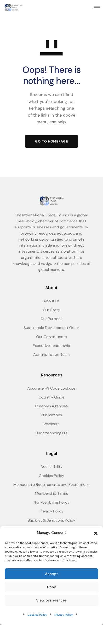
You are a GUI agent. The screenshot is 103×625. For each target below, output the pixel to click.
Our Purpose (51, 318)
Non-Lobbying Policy (51, 502)
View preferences (51, 600)
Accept (51, 573)
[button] (95, 532)
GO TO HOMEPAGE (51, 141)
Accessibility (51, 466)
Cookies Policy (37, 615)
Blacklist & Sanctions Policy (51, 520)
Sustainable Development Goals (51, 327)
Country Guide (51, 397)
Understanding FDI (51, 432)
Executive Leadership (51, 345)
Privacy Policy (63, 615)
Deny (51, 587)
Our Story (51, 309)
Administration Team (51, 354)
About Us (51, 301)
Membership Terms (51, 493)
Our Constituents (51, 336)
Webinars (51, 423)
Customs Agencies (51, 406)
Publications (51, 414)
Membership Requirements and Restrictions (51, 484)
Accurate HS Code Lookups (51, 388)
